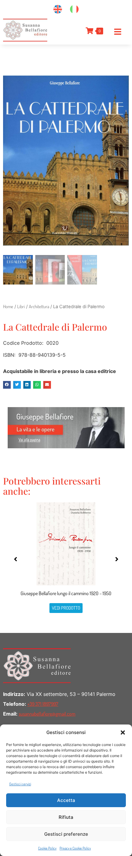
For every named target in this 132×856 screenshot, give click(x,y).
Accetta (66, 800)
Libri (21, 306)
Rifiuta (66, 817)
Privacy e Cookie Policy (75, 848)
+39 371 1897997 (42, 704)
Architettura (39, 306)
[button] (123, 732)
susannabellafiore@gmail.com (47, 714)
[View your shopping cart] (88, 30)
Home (8, 306)
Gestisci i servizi (20, 784)
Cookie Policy (47, 848)
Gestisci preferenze (66, 834)
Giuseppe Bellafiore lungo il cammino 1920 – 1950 (66, 593)
